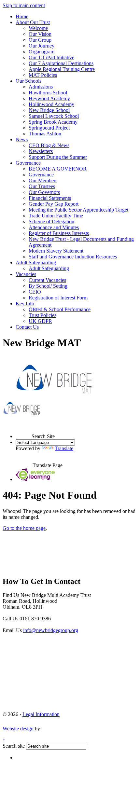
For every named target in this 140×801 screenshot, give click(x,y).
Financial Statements (50, 198)
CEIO (35, 292)
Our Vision (40, 34)
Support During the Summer (58, 157)
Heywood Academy (49, 98)
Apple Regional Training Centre (62, 69)
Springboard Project (49, 128)
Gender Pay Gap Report (53, 204)
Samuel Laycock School (54, 116)
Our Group (40, 40)
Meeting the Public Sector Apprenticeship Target (78, 210)
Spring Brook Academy (53, 122)
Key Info (25, 303)
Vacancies (26, 274)
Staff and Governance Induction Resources (73, 256)
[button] (24, 430)
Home (22, 16)
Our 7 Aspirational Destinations (61, 63)
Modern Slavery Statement (56, 251)
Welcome (38, 28)
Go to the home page (24, 528)
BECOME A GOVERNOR (58, 169)
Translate (64, 448)
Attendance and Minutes (54, 227)
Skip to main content (24, 5)
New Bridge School (49, 110)
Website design (18, 728)
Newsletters (41, 151)
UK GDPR (40, 321)
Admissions (41, 87)
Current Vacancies (47, 280)
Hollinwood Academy (51, 104)
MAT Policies (43, 75)
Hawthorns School (48, 92)
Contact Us (27, 327)
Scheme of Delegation (51, 221)
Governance (28, 163)
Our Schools (28, 81)
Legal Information (41, 714)
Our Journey (41, 45)
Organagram (41, 51)
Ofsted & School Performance (60, 309)
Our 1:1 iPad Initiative (51, 57)
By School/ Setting (48, 286)
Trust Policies (42, 315)
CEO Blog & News (49, 145)
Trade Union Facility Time (56, 215)
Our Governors (44, 192)
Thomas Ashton (45, 133)
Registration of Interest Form (58, 297)
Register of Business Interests (59, 233)
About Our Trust (33, 22)
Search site (14, 746)
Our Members (43, 180)
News (22, 139)
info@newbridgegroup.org (50, 630)
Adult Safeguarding (36, 262)
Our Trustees (42, 186)
